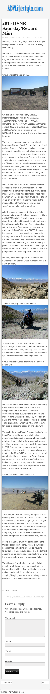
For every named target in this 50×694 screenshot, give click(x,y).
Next (45, 682)
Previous (6, 682)
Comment (10, 617)
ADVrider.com (19, 596)
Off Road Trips (38, 596)
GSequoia (28, 37)
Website (8, 660)
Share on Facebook (9, 590)
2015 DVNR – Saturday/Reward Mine (20, 28)
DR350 (29, 596)
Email (8, 651)
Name (8, 641)
